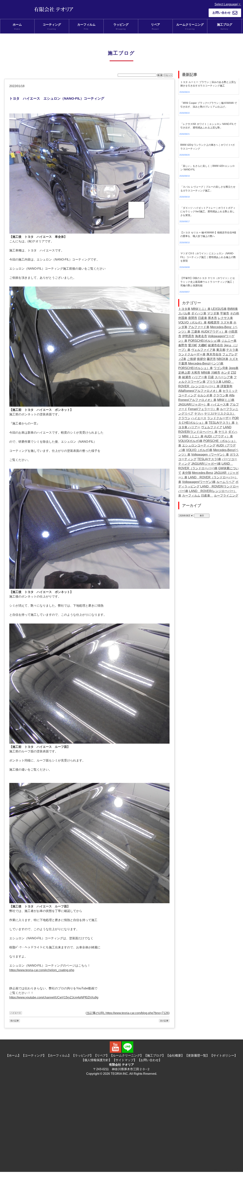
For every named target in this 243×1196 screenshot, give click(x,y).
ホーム (17, 26)
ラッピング (121, 26)
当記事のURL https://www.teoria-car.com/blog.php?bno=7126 (128, 1013)
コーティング (52, 26)
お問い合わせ (221, 12)
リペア (155, 26)
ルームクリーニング (190, 26)
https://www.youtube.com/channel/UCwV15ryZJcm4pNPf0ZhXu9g (53, 997)
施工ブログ (224, 26)
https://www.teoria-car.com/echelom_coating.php (41, 970)
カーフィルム (86, 26)
